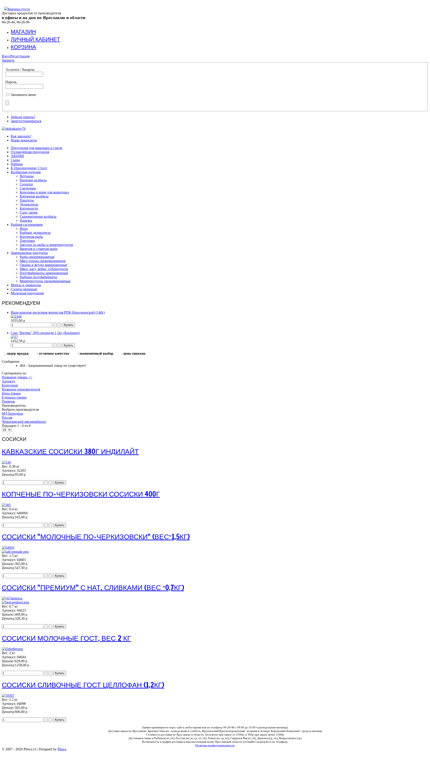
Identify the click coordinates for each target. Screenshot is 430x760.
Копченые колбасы (34, 196)
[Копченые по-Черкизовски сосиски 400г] (6, 505)
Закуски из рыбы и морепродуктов (46, 245)
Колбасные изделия (26, 172)
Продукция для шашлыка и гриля (36, 148)
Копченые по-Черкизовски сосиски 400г (81, 494)
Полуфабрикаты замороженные (44, 273)
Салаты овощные (24, 289)
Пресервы (27, 241)
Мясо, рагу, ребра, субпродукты (44, 269)
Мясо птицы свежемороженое (43, 261)
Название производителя (21, 389)
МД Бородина (12, 413)
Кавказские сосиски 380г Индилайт (70, 451)
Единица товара (14, 397)
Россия (7, 417)
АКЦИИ (17, 156)
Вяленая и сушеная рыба (38, 249)
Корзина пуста (19, 9)
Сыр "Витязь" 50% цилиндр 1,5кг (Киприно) (45, 333)
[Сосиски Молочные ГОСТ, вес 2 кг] (12, 649)
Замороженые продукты (29, 253)
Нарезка (26, 220)
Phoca (62, 749)
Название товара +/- (17, 377)
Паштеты (27, 200)
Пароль (11, 82)
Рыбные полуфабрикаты (38, 277)
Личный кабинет (35, 39)
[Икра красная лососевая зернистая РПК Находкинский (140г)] (16, 316)
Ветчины (27, 176)
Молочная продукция (27, 293)
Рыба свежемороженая (37, 257)
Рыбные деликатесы (35, 233)
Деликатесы (29, 204)
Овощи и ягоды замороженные (43, 265)
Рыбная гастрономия (27, 224)
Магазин (23, 31)
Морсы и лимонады (26, 285)
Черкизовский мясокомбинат (24, 421)
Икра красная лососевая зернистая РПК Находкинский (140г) (58, 312)
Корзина (23, 47)
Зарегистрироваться (26, 121)
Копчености (29, 208)
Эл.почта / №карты (19, 70)
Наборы (17, 164)
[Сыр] (14, 337)
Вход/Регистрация (16, 56)
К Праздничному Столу (29, 168)
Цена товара (11, 393)
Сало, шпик (29, 212)
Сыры (15, 160)
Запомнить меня (23, 95)
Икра (24, 228)
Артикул (8, 381)
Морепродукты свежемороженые (45, 281)
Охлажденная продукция (30, 152)
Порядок (8, 401)
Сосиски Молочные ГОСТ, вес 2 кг (66, 638)
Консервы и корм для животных (44, 192)
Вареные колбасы (33, 180)
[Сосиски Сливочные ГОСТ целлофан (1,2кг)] (8, 695)
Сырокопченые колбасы (38, 216)
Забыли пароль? (23, 117)
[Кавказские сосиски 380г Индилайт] (6, 462)
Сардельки (28, 188)
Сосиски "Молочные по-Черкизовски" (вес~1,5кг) (96, 536)
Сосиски (26, 184)
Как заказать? (21, 136)
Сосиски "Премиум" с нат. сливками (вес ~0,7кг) (93, 587)
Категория (10, 385)
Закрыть (8, 60)
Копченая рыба (31, 237)
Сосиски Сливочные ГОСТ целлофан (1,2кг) (83, 685)
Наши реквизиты (24, 140)
